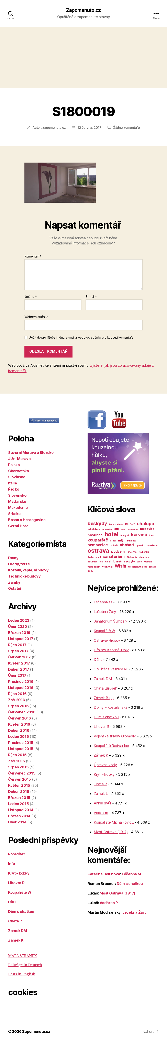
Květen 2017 (19, 663)
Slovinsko (16, 477)
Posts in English (21, 974)
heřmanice (132, 529)
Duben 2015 (18, 791)
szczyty (129, 561)
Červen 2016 (19, 718)
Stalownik (131, 557)
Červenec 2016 (21, 712)
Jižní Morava (19, 459)
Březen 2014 (19, 816)
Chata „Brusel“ (105, 688)
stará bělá (144, 557)
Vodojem (101, 813)
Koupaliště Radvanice (111, 746)
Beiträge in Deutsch (25, 965)
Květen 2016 (19, 724)
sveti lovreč (113, 561)
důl (116, 528)
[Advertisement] (83, 57)
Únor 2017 (17, 675)
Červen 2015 (19, 779)
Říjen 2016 (17, 694)
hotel (111, 534)
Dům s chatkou (21, 911)
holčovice (147, 528)
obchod (127, 544)
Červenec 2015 (21, 773)
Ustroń (148, 561)
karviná (139, 534)
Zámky (14, 582)
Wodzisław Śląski (137, 567)
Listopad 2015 (20, 749)
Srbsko (14, 514)
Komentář (32, 256)
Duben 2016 (18, 730)
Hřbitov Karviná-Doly (111, 650)
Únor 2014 (17, 822)
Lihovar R (16, 883)
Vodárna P (109, 903)
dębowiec (107, 529)
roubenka (143, 552)
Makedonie (18, 507)
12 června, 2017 (89, 127)
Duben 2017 (18, 669)
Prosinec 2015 (20, 742)
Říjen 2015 (17, 755)
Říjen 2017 (17, 645)
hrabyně (124, 535)
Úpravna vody (105, 765)
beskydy (97, 523)
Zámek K (15, 940)
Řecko (13, 489)
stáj (101, 561)
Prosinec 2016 (20, 681)
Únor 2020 (17, 626)
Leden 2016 (18, 736)
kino (151, 535)
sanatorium (113, 556)
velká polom (94, 567)
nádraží (114, 545)
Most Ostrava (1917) (111, 832)
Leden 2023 (18, 620)
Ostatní (14, 588)
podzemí (118, 551)
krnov (113, 540)
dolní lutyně (94, 529)
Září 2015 (16, 761)
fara (123, 529)
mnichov (131, 540)
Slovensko (17, 495)
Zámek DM (17, 931)
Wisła (120, 566)
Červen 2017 (19, 657)
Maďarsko (17, 501)
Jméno (30, 297)
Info (11, 863)
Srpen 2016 (18, 706)
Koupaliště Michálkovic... (114, 822)
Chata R (15, 921)
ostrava (98, 550)
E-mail (91, 297)
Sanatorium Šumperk (110, 621)
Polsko (14, 465)
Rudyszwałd (94, 557)
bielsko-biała (116, 524)
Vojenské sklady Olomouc (115, 736)
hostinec (95, 535)
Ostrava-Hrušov (107, 640)
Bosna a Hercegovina (27, 520)
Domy (13, 558)
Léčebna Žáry (105, 612)
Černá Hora (18, 526)
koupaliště (98, 540)
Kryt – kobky (19, 873)
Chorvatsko (18, 471)
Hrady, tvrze (19, 564)
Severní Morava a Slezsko (31, 452)
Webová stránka (36, 317)
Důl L (12, 902)
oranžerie (152, 545)
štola (90, 571)
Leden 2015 (18, 804)
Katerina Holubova (104, 874)
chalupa (145, 523)
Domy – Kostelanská (110, 707)
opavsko (140, 545)
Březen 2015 (19, 797)
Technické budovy (24, 576)
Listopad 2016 (20, 687)
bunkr (130, 524)
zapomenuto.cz (54, 127)
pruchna (131, 552)
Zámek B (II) (104, 698)
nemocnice (98, 544)
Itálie (12, 483)
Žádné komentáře (126, 127)
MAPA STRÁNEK (22, 956)
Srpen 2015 (18, 767)
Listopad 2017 (20, 639)
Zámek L (101, 793)
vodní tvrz (107, 567)
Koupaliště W (19, 892)
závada (152, 567)
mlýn (121, 540)
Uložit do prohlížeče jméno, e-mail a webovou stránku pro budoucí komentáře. (81, 337)
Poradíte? (16, 854)
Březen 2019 (19, 632)
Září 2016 (16, 700)
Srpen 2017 (18, 651)
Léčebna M (103, 602)
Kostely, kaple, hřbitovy (28, 570)
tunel (139, 561)
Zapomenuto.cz (83, 10)
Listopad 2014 (20, 810)
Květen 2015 (19, 785)
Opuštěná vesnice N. (110, 669)
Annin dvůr (102, 803)
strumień (92, 561)
